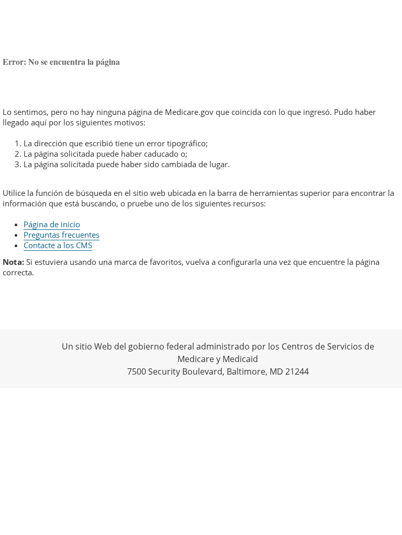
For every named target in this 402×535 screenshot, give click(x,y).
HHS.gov (26, 358)
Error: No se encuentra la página (61, 61)
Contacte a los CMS (58, 245)
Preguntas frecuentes (61, 234)
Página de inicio (52, 224)
